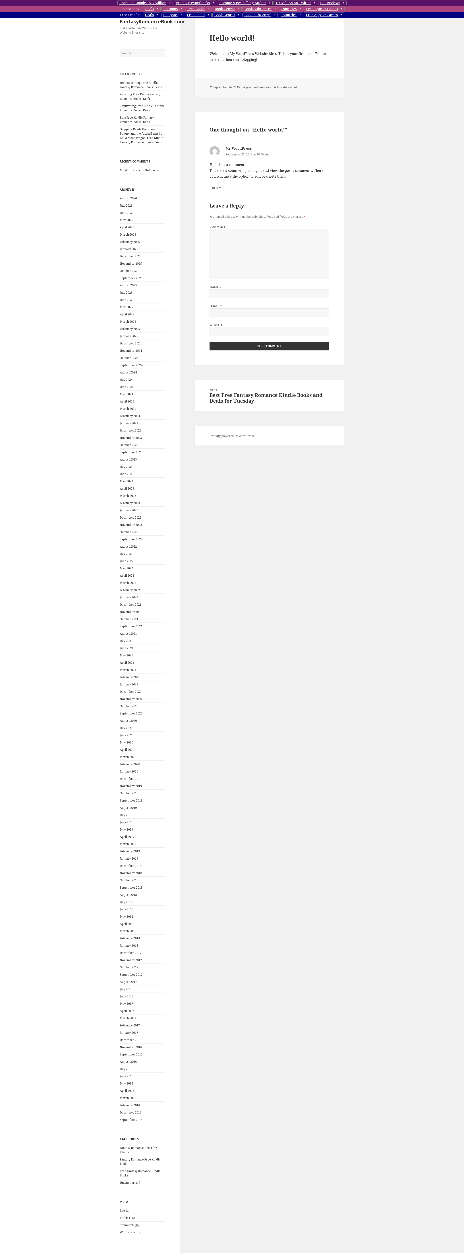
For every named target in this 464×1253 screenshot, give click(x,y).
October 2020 (129, 706)
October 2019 (129, 793)
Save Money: (129, 9)
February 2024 (130, 416)
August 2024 (128, 372)
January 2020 (129, 771)
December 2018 (130, 866)
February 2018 (130, 938)
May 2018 (126, 917)
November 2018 (131, 873)
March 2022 (128, 583)
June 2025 (126, 300)
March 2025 (128, 322)
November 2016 (131, 1047)
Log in (124, 1211)
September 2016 (131, 1054)
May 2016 (126, 1083)
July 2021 (126, 641)
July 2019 (126, 815)
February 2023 (130, 503)
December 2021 (130, 605)
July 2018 (126, 902)
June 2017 (126, 996)
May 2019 (126, 829)
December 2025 (130, 256)
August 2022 (128, 547)
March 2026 (128, 235)
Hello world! (153, 170)
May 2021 (126, 655)
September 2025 (131, 278)
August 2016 (128, 1062)
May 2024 (126, 394)
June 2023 (126, 474)
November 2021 (131, 612)
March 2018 (128, 931)
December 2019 (130, 779)
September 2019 (131, 800)
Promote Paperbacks (193, 3)
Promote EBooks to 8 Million (142, 3)
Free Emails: (130, 15)
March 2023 (128, 496)
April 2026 (127, 227)
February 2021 (130, 677)
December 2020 (130, 692)
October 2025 (129, 271)
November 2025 (131, 264)
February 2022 (130, 590)
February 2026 (130, 242)
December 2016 (130, 1040)
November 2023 (131, 438)
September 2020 (131, 713)
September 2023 (131, 452)
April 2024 (127, 401)
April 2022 (127, 576)
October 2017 (129, 967)
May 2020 (126, 742)
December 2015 (130, 1112)
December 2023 (130, 430)
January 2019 (129, 858)
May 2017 (126, 1004)
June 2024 (126, 387)
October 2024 (129, 358)
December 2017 (130, 953)
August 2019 (128, 808)
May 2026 (126, 220)
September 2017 (131, 975)
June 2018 (126, 909)
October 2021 (129, 619)
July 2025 (126, 293)
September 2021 (131, 626)
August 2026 (128, 198)
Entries (128, 1218)
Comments (130, 1225)
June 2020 (126, 735)
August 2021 (128, 634)
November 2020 (131, 699)
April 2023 (127, 488)
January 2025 (129, 336)
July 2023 (126, 467)
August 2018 (128, 895)
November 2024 (131, 351)
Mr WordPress (130, 170)
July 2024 (126, 380)
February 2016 (130, 1105)
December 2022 (130, 517)
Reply (216, 188)
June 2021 (126, 648)
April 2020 (127, 750)
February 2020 (130, 764)
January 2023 (129, 510)
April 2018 (127, 924)
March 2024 (128, 409)
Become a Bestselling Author (242, 3)
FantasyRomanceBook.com (152, 21)
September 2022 (131, 539)
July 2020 (126, 728)
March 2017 (128, 1018)
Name (215, 287)
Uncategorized (130, 1183)
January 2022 (129, 597)
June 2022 (126, 561)
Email (216, 306)
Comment (218, 227)
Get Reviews (330, 3)
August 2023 (128, 459)
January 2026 (129, 249)
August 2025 (128, 285)
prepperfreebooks (258, 87)
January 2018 (129, 946)
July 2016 (126, 1069)
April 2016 (127, 1091)
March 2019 (128, 844)
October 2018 (129, 880)
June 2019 (126, 822)
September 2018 (131, 888)
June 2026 (126, 213)
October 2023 (129, 445)
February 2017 (130, 1025)
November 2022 (131, 525)
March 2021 (128, 670)
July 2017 (126, 989)
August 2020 (128, 721)
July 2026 (126, 206)
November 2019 (131, 786)
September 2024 (131, 365)
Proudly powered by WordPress (232, 436)
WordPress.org (130, 1232)
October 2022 (129, 532)
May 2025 (126, 307)
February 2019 (130, 851)
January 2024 (129, 423)
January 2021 (129, 684)
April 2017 (127, 1011)
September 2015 (131, 1120)
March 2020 (128, 757)
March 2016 (128, 1098)
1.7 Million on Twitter (293, 3)
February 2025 (130, 329)
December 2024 (130, 343)
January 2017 (129, 1033)
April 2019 (127, 837)
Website (216, 325)
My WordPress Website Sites (253, 53)
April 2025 (127, 314)
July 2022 (126, 554)
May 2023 (126, 481)
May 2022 (126, 568)
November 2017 (131, 960)
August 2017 (128, 982)
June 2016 (126, 1076)
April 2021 (127, 663)
